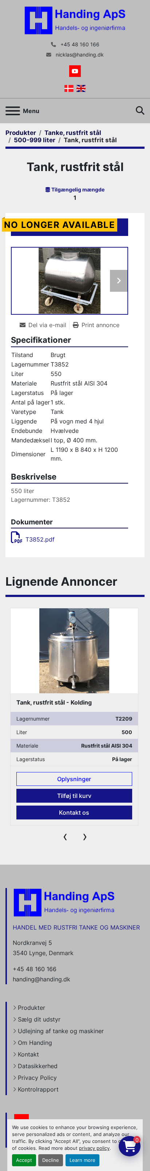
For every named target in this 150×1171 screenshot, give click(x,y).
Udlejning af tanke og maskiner (61, 1031)
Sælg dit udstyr (39, 1019)
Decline (50, 1160)
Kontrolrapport (38, 1089)
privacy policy (94, 1148)
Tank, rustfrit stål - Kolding (54, 702)
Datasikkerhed (38, 1066)
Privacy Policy (37, 1077)
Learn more (82, 1160)
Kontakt (28, 1054)
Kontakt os (74, 812)
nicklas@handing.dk (79, 55)
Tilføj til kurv (74, 795)
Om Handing (35, 1042)
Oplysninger (74, 779)
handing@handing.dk (41, 979)
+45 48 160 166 (79, 44)
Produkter (31, 1007)
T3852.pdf (40, 539)
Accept (24, 1160)
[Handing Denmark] (64, 902)
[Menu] (12, 110)
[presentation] (65, 836)
